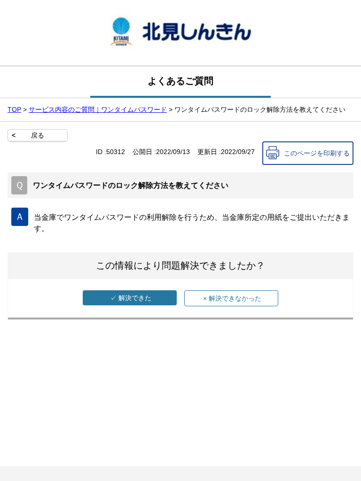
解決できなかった (232, 298)
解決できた (130, 298)
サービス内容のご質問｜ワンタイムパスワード (98, 109)
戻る (37, 135)
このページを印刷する (317, 153)
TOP (14, 109)
